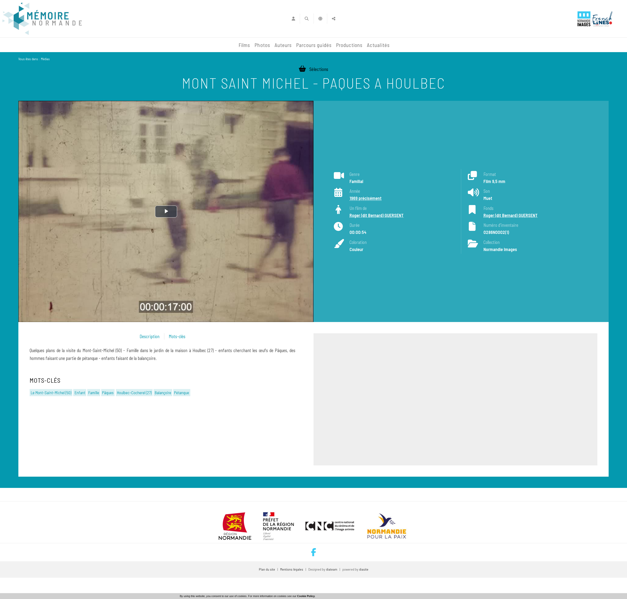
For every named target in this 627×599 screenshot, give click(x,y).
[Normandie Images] (584, 18)
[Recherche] (307, 18)
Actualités (378, 45)
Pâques (108, 392)
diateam (331, 569)
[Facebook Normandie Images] (313, 552)
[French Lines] (602, 18)
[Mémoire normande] (42, 18)
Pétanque (181, 392)
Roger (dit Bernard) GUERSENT (377, 215)
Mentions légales (291, 569)
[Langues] (320, 18)
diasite (363, 569)
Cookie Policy (306, 596)
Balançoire (163, 392)
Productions (349, 45)
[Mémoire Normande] (183, 45)
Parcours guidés (314, 45)
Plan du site (267, 569)
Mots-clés (177, 336)
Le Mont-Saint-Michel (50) (51, 392)
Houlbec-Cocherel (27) (134, 392)
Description (149, 336)
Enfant (79, 392)
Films (244, 45)
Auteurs (283, 45)
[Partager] (333, 18)
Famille (93, 392)
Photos (262, 45)
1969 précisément (366, 198)
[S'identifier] (293, 18)
